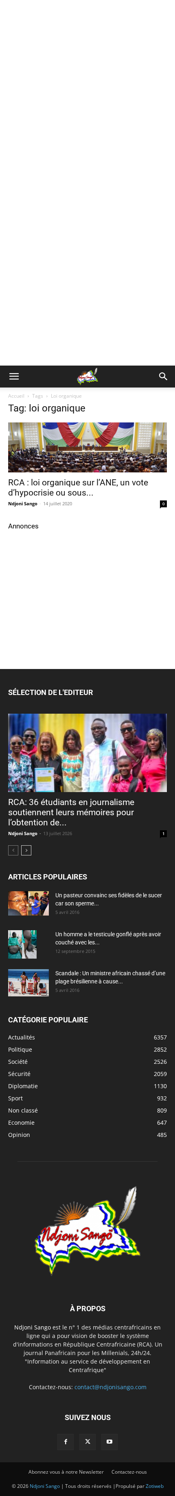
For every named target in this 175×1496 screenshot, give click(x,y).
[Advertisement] (87, 91)
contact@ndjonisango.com (110, 1387)
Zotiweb (155, 1486)
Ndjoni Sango (22, 503)
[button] (14, 377)
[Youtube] (109, 1442)
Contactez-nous (129, 1471)
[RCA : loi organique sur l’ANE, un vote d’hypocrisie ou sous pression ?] (87, 447)
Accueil (16, 395)
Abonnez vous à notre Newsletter (66, 1471)
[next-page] (26, 850)
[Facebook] (65, 1442)
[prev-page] (13, 850)
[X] (87, 1442)
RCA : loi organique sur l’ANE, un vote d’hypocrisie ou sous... (78, 488)
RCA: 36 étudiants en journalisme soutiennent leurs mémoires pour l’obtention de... (71, 812)
